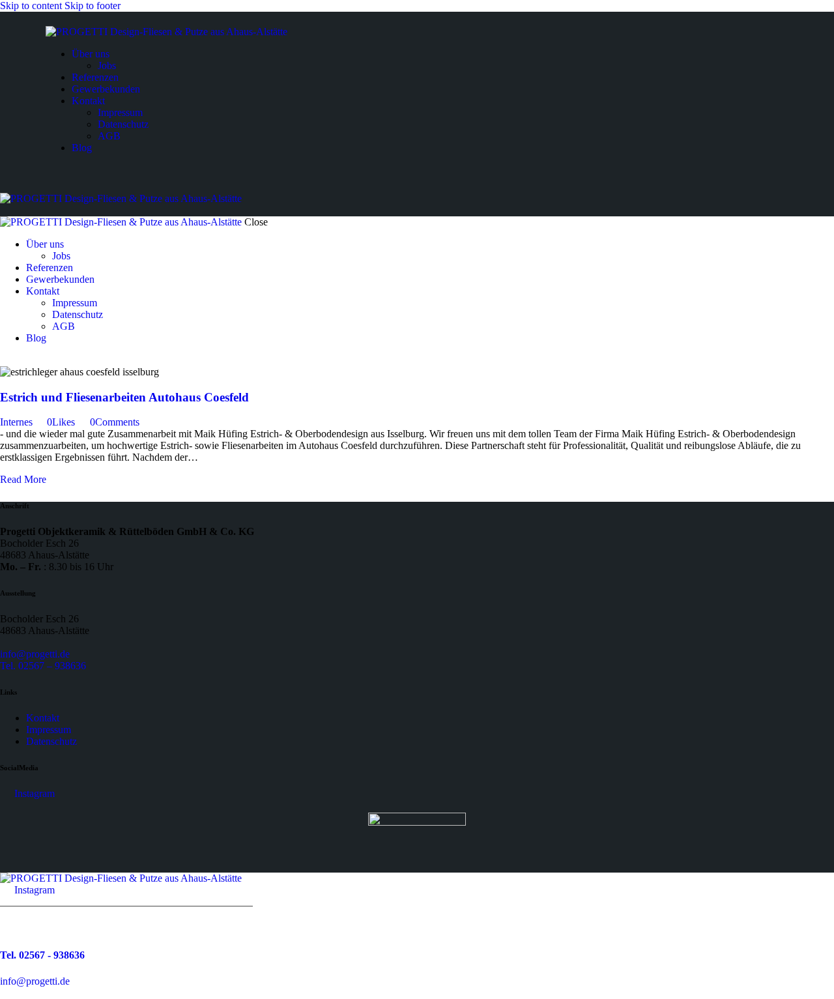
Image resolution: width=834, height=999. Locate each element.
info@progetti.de (35, 653)
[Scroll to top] (7, 992)
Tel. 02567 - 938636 (42, 955)
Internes (16, 421)
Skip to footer (93, 5)
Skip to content (31, 5)
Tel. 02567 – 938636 (43, 665)
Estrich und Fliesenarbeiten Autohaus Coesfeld (124, 397)
